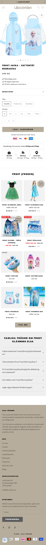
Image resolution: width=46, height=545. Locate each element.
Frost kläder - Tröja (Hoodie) (11, 241)
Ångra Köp (6, 462)
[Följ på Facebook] (3, 527)
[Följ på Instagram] (9, 527)
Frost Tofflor (11, 276)
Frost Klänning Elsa (34, 205)
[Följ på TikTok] (15, 527)
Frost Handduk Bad (34, 312)
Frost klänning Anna (11, 205)
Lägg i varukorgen (23, 129)
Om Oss (5, 443)
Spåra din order (7, 466)
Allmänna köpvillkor (9, 451)
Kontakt (5, 447)
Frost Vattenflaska (34, 276)
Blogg (4, 469)
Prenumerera (12, 519)
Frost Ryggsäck (12, 312)
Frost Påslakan (34, 240)
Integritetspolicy (8, 454)
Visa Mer (23, 325)
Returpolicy (6, 458)
